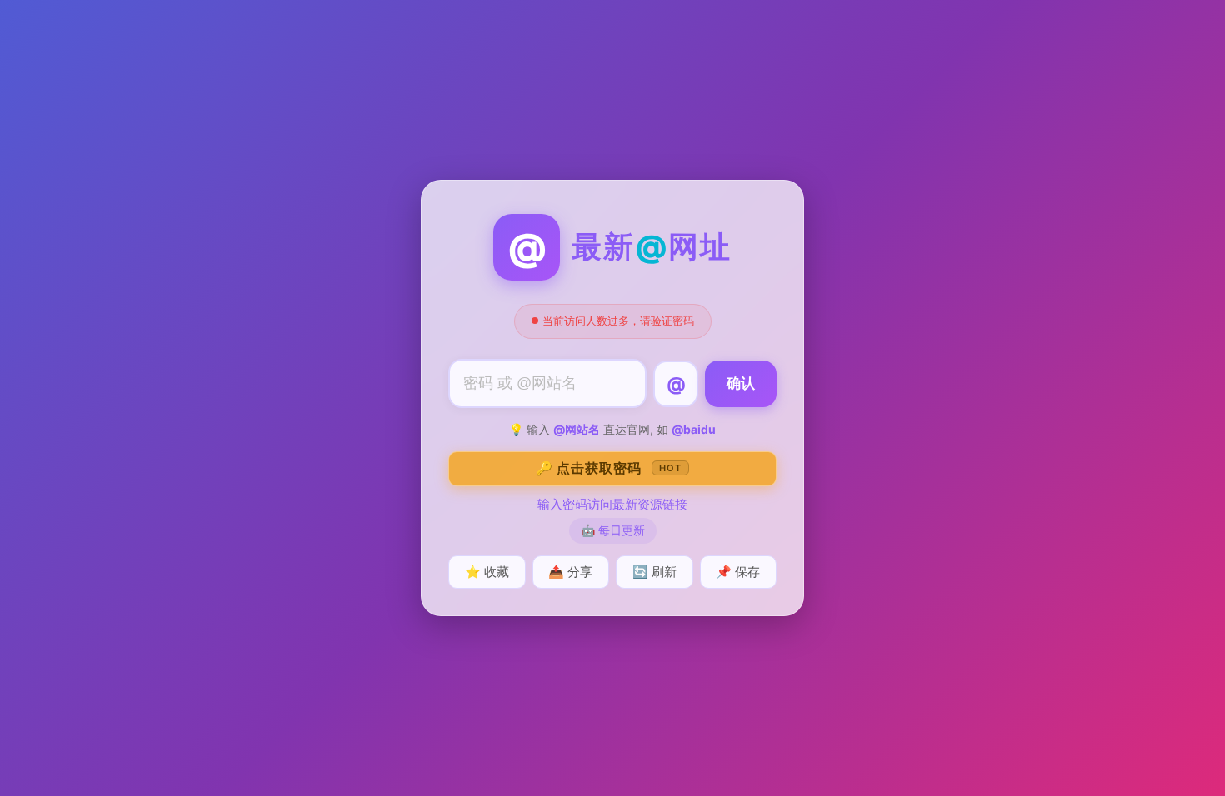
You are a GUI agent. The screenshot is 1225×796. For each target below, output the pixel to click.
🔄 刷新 (654, 572)
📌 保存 (738, 572)
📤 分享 (570, 572)
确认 (741, 383)
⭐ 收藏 (487, 572)
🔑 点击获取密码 (609, 468)
